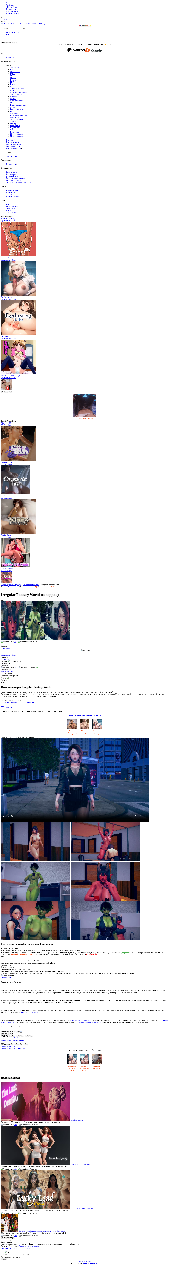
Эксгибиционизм (17, 88)
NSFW (12, 86)
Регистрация (6, 19)
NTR (12, 90)
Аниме (13, 107)
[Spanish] (90, 26)
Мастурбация (15, 103)
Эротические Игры (13, 148)
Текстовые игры (16, 95)
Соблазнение (15, 130)
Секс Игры (10, 194)
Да (15, 642)
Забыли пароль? (85, 1261)
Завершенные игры (13, 144)
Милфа (13, 78)
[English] (79, 26)
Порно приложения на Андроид (88, 1022)
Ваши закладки (12, 32)
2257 (15, 1248)
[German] (83, 26)
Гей (11, 70)
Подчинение (15, 128)
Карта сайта (10, 208)
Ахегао (13, 122)
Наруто (13, 84)
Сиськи (13, 99)
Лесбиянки (14, 67)
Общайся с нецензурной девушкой (84, 733)
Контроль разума (16, 109)
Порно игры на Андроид (11, 585)
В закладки (5, 648)
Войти (4, 1259)
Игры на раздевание (18, 105)
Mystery (13, 124)
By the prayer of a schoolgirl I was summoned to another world (42, 1231)
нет (15, 1125)
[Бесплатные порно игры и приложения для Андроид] (23, 24)
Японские (14, 113)
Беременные (15, 126)
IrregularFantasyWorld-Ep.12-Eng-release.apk (18, 702)
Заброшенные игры (13, 146)
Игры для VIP (11, 140)
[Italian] (85, 26)
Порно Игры (11, 192)
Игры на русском (12, 142)
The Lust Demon (77, 1120)
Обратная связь (12, 11)
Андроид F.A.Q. (12, 176)
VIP (7, 36)
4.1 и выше (5, 659)
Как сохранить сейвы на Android (18, 182)
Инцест (13, 80)
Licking (13, 111)
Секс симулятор (16, 101)
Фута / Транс (15, 72)
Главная (9, 3)
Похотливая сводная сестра (85, 418)
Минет (12, 76)
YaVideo (26, 1248)
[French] (81, 26)
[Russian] (89, 26)
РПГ (12, 82)
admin (9, 587)
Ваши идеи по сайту (14, 206)
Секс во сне (14, 117)
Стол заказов (11, 174)
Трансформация (16, 119)
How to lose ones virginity (80, 1164)
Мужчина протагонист (19, 136)
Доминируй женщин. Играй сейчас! (84, 1068)
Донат (8, 34)
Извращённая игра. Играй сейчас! (96, 733)
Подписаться (6, 977)
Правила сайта (11, 210)
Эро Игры (10, 5)
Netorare (13, 97)
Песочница (14, 132)
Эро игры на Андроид (29, 1012)
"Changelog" (8, 707)
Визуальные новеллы (18, 115)
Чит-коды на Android (14, 180)
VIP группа (10, 58)
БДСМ (12, 74)
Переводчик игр (12, 172)
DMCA (20, 1248)
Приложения (11, 9)
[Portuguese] (87, 26)
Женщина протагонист (19, 134)
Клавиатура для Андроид (16, 178)
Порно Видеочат (12, 13)
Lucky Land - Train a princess (82, 1208)
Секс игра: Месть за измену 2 (72, 733)
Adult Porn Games (12, 190)
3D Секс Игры (11, 7)
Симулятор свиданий (18, 92)
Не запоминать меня (12, 1257)
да (15, 1213)
